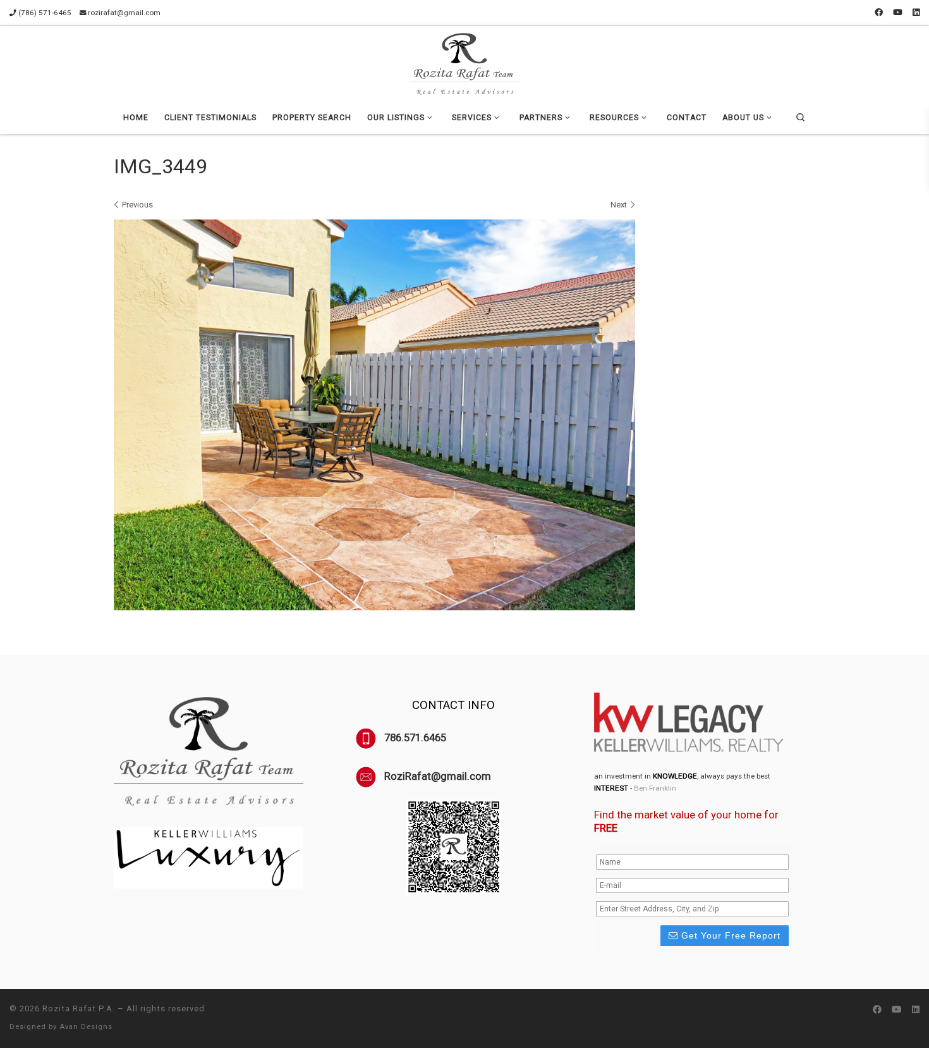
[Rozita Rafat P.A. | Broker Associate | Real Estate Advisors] (464, 62)
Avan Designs (85, 1027)
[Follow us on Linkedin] (916, 12)
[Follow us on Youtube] (897, 12)
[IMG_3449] (374, 415)
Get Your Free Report (729, 935)
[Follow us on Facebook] (879, 12)
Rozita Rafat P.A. (78, 1008)
